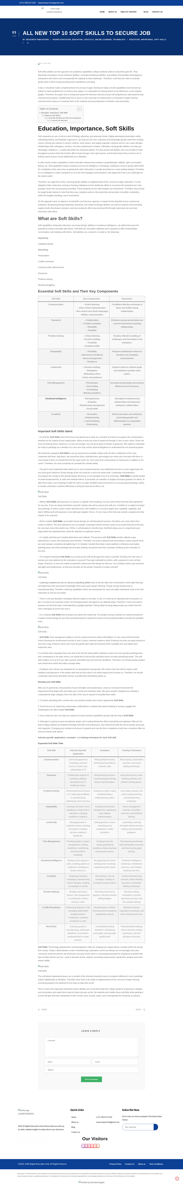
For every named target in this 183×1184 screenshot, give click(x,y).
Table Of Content (128, 12)
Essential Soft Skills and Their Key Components (65, 118)
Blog (146, 12)
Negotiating (43, 238)
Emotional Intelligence (55, 399)
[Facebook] (94, 3)
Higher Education (62, 40)
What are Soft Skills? (53, 115)
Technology (119, 40)
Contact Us (157, 12)
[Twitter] (98, 3)
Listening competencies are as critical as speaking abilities (65, 583)
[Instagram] (112, 3)
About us (112, 12)
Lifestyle (89, 40)
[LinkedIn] (103, 3)
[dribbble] (39, 1139)
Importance (147, 40)
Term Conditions (156, 1164)
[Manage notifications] (177, 1179)
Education (77, 40)
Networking (43, 250)
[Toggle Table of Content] (78, 109)
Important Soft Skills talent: (60, 120)
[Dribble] (107, 3)
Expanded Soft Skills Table (50, 743)
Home (102, 12)
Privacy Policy (115, 1164)
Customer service (45, 244)
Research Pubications (37, 40)
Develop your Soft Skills (49, 682)
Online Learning (103, 40)
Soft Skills (160, 40)
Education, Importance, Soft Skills (54, 113)
